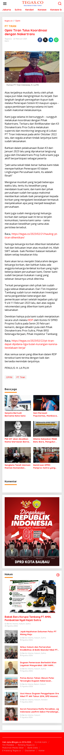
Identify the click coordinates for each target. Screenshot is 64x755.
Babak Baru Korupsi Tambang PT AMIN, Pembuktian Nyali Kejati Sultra (28, 618)
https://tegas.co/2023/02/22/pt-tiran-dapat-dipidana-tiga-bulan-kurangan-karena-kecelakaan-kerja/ (31, 344)
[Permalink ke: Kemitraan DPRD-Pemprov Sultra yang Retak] (46, 454)
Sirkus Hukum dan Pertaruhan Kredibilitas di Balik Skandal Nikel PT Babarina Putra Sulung (38, 648)
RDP (30, 320)
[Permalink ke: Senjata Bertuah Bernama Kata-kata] (18, 402)
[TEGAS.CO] (32, 3)
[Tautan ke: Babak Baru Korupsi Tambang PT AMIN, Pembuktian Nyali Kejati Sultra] (32, 596)
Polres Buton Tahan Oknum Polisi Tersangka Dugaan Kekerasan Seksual (37, 679)
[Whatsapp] (56, 40)
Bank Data (32, 747)
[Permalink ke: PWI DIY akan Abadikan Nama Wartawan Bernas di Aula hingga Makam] (18, 428)
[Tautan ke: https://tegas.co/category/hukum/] (58, 575)
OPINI (9, 377)
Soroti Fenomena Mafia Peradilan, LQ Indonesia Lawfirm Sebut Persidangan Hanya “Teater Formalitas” (39, 710)
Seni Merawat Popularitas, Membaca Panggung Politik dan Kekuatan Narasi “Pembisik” (45, 414)
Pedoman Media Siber (13, 747)
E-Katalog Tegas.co (11, 750)
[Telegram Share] (50, 40)
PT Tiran (20, 377)
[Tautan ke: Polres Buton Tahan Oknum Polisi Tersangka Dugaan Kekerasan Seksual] (11, 682)
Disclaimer (30, 750)
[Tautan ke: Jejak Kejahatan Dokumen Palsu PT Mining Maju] (11, 636)
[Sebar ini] (40, 40)
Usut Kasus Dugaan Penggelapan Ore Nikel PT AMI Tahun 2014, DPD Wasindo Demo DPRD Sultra (39, 695)
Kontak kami (41, 742)
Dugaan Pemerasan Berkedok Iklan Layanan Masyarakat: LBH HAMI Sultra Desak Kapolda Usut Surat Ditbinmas (38, 664)
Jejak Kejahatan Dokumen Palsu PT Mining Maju (38, 633)
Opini (7, 41)
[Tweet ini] (45, 40)
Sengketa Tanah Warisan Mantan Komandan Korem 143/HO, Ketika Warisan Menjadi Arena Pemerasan (17, 466)
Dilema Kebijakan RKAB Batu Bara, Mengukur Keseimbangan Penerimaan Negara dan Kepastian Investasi (46, 440)
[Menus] (4, 3)
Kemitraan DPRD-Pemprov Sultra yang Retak (44, 466)
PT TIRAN (10, 26)
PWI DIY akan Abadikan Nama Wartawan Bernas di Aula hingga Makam (17, 440)
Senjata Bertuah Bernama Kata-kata (15, 414)
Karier (42, 750)
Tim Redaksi (8, 745)
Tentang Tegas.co (26, 745)
